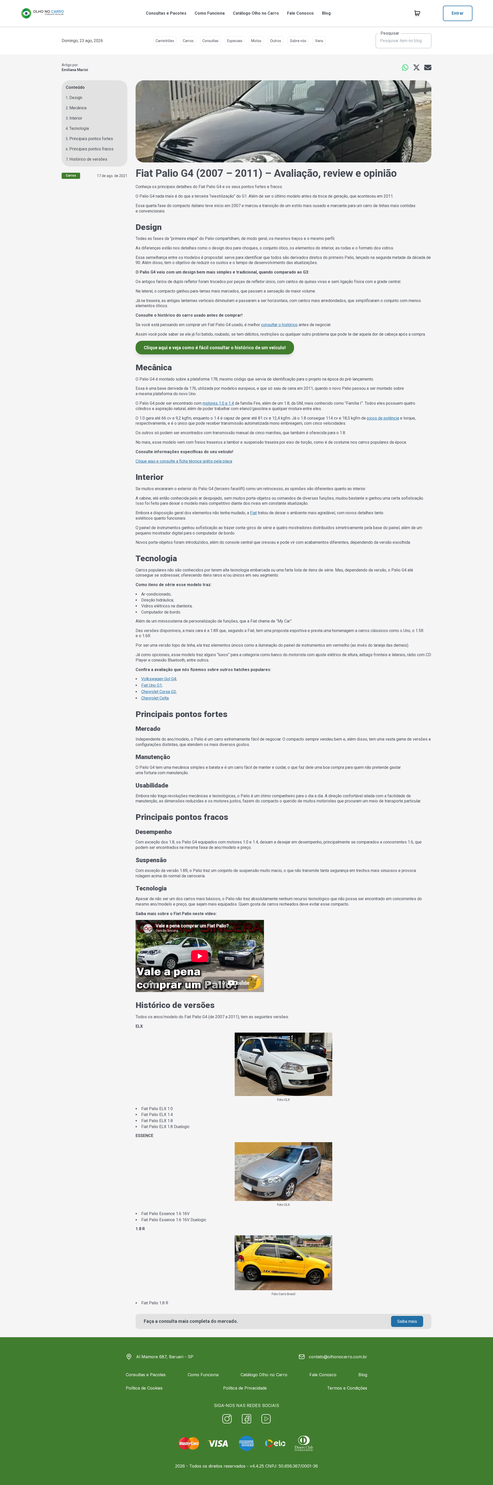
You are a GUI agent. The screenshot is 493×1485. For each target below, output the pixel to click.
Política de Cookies (144, 1388)
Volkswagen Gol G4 (158, 678)
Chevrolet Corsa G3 (158, 691)
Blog (326, 13)
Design (75, 97)
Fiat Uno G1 (151, 685)
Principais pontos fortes (91, 138)
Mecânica (78, 107)
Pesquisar (390, 33)
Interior (75, 118)
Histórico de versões (88, 159)
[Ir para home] (42, 13)
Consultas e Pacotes (166, 13)
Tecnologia (79, 128)
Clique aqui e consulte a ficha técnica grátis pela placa (184, 461)
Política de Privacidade (245, 1388)
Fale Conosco (300, 13)
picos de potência (383, 418)
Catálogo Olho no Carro (256, 13)
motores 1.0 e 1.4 (218, 403)
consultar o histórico (279, 324)
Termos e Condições (347, 1388)
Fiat (253, 512)
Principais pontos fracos (91, 149)
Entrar (458, 13)
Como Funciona (210, 13)
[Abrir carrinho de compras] (417, 13)
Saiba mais (407, 1321)
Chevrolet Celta (155, 698)
